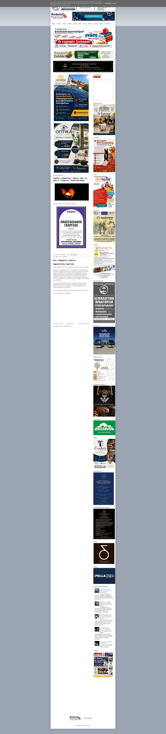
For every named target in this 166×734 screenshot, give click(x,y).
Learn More (108, 3)
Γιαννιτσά (64, 23)
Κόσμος (85, 23)
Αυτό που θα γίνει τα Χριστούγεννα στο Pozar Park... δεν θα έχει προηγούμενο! (105, 590)
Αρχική (53, 23)
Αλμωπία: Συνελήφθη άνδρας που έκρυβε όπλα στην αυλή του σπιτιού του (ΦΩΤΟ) (106, 603)
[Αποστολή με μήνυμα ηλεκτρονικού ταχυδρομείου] (71, 254)
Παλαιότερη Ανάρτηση (84, 323)
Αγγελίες (101, 23)
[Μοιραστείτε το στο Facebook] (74, 254)
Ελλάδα (79, 23)
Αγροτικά (96, 23)
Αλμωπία (58, 23)
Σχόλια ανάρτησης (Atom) (65, 326)
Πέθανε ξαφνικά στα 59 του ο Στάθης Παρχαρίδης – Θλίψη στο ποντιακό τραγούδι (106, 616)
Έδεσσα (69, 23)
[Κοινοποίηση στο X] (73, 254)
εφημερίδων (104, 677)
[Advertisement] (83, 699)
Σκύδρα (74, 23)
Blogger (88, 725)
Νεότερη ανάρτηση (57, 323)
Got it (114, 3)
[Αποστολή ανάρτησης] (68, 254)
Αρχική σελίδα (70, 323)
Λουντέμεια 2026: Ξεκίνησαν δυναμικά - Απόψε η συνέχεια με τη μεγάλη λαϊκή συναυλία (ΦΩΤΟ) (105, 630)
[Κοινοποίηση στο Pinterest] (76, 254)
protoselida (108, 677)
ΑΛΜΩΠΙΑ (65, 256)
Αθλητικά (90, 23)
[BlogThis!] (72, 254)
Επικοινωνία (107, 23)
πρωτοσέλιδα (99, 677)
